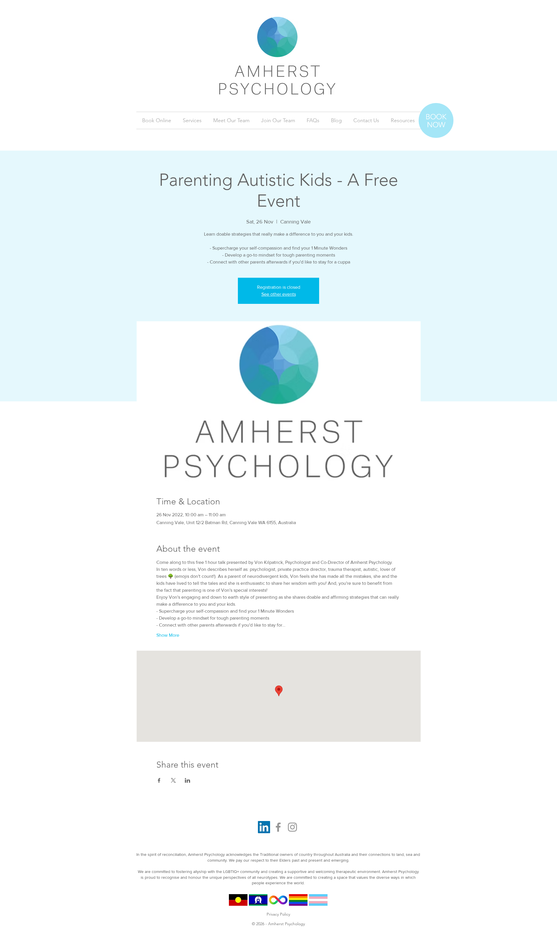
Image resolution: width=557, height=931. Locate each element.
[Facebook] (278, 827)
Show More (167, 635)
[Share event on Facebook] (159, 780)
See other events (278, 294)
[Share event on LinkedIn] (187, 780)
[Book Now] (436, 120)
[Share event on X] (173, 780)
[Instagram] (292, 827)
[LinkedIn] (264, 827)
